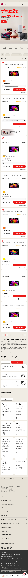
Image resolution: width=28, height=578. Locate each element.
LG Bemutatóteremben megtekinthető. (11, 86)
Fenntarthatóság (17, 1)
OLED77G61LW (5, 142)
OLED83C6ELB (5, 245)
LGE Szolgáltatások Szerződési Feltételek (10, 554)
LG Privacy (12, 563)
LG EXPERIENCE (6, 535)
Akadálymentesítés (17, 561)
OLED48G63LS (5, 276)
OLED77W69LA (5, 67)
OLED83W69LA (5, 214)
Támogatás (4, 515)
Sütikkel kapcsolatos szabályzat (8, 558)
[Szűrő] (2, 54)
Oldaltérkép (3, 552)
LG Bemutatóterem (6, 538)
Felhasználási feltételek (6, 561)
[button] (16, 4)
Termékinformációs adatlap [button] (10, 80)
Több (23, 478)
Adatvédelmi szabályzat (6, 556)
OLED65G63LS (5, 101)
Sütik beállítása (20, 558)
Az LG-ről (4, 531)
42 (21, 335)
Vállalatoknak (23, 1)
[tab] (4, 49)
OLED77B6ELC (5, 178)
